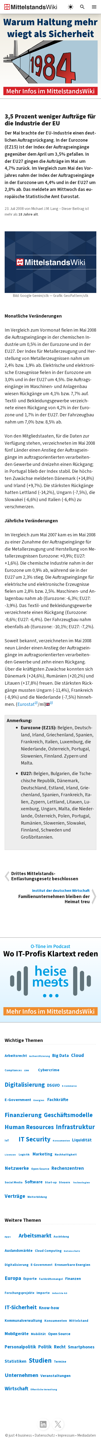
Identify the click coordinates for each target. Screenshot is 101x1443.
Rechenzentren (67, 1168)
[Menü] (94, 7)
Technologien (81, 1182)
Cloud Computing (48, 1250)
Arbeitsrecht (16, 1055)
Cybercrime (48, 1070)
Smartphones (81, 1347)
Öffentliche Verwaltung (43, 1389)
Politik (45, 1347)
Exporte (30, 1278)
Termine (60, 1361)
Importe (43, 1292)
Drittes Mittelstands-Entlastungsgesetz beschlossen (44, 876)
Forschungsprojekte (19, 1293)
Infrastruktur (75, 1127)
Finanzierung (23, 1115)
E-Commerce (69, 1086)
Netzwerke (17, 1168)
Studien (40, 1360)
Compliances (13, 1070)
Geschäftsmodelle (68, 1115)
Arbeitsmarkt (35, 1236)
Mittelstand (78, 1320)
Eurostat (26, 704)
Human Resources (29, 1127)
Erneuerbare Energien (72, 1264)
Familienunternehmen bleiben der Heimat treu (54, 896)
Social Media (14, 1182)
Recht (60, 1347)
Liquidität (82, 1140)
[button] (82, 7)
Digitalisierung (25, 1085)
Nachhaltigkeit (66, 1154)
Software (34, 1182)
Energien (38, 1100)
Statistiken (15, 1361)
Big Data (60, 1056)
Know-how (49, 1308)
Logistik (24, 1155)
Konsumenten (61, 1140)
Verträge (15, 1196)
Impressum (66, 1435)
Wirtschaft (16, 1388)
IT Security (34, 1139)
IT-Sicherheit (21, 1307)
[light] (70, 7)
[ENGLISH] (49, 704)
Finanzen (73, 1278)
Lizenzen (10, 1154)
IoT (7, 1140)
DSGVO (53, 1085)
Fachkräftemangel (51, 1279)
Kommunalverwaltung (23, 1320)
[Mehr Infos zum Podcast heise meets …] (50, 980)
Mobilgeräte (17, 1333)
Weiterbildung (37, 1197)
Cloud (77, 1055)
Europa (13, 1278)
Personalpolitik (20, 1347)
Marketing (42, 1154)
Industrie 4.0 (59, 1293)
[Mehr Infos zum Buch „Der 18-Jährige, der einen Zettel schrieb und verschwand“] (50, 56)
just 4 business (20, 1435)
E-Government (18, 1100)
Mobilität (38, 1334)
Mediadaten (86, 1435)
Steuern (64, 1182)
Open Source (40, 1169)
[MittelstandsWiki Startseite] (28, 7)
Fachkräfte (57, 1100)
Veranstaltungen (55, 1375)
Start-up (51, 1182)
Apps (8, 1237)
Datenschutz (72, 1251)
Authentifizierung (39, 1056)
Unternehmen (21, 1375)
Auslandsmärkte (19, 1250)
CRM (26, 1070)
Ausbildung (61, 1237)
